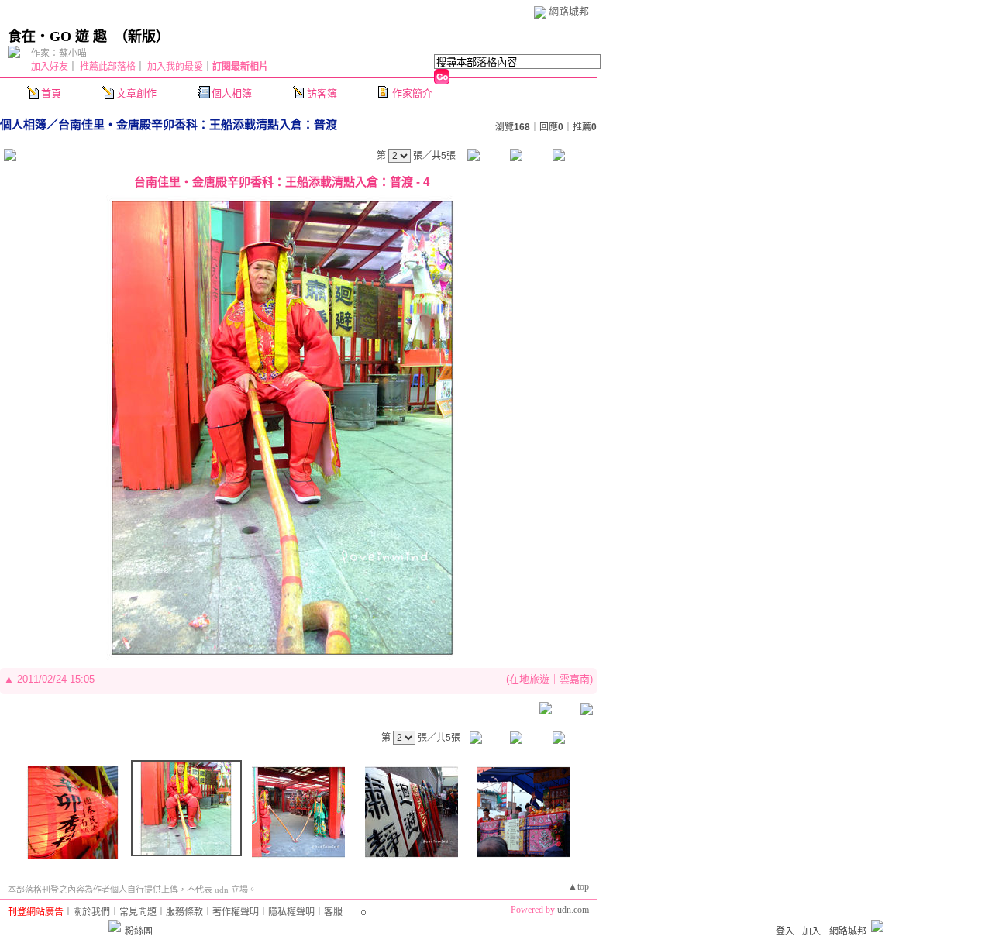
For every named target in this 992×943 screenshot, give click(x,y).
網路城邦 (569, 11)
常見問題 (138, 912)
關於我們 (91, 912)
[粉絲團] (114, 926)
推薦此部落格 (108, 66)
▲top (578, 886)
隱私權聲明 (291, 912)
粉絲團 (139, 931)
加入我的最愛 (175, 66)
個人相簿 (232, 93)
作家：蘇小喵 (59, 53)
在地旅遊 (529, 679)
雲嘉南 (575, 679)
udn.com (573, 909)
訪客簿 (322, 93)
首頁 (51, 93)
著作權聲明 (235, 912)
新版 (142, 36)
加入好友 (49, 66)
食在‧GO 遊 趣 (57, 36)
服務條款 (184, 912)
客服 (333, 912)
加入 (811, 931)
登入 (785, 931)
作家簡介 (412, 93)
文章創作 (136, 93)
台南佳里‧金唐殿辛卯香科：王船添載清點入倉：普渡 (197, 124)
